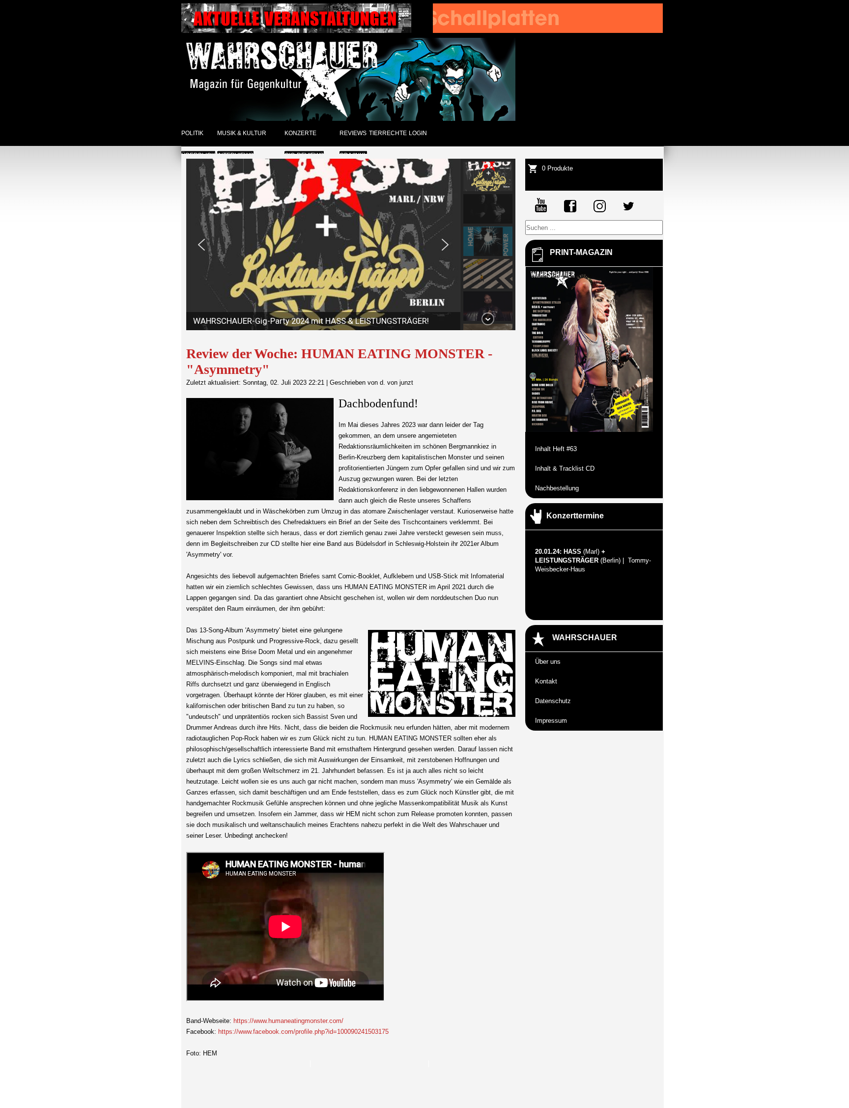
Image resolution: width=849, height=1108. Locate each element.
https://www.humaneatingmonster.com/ (288, 1020)
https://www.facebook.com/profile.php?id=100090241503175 (303, 1031)
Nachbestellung (557, 488)
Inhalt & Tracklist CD (564, 468)
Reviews (353, 133)
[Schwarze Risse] (296, 30)
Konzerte (300, 133)
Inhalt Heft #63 (556, 449)
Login (418, 133)
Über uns (548, 661)
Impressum (551, 720)
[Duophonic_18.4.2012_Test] (548, 30)
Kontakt (546, 681)
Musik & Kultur (241, 133)
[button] (201, 245)
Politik (192, 133)
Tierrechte (388, 133)
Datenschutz (553, 701)
